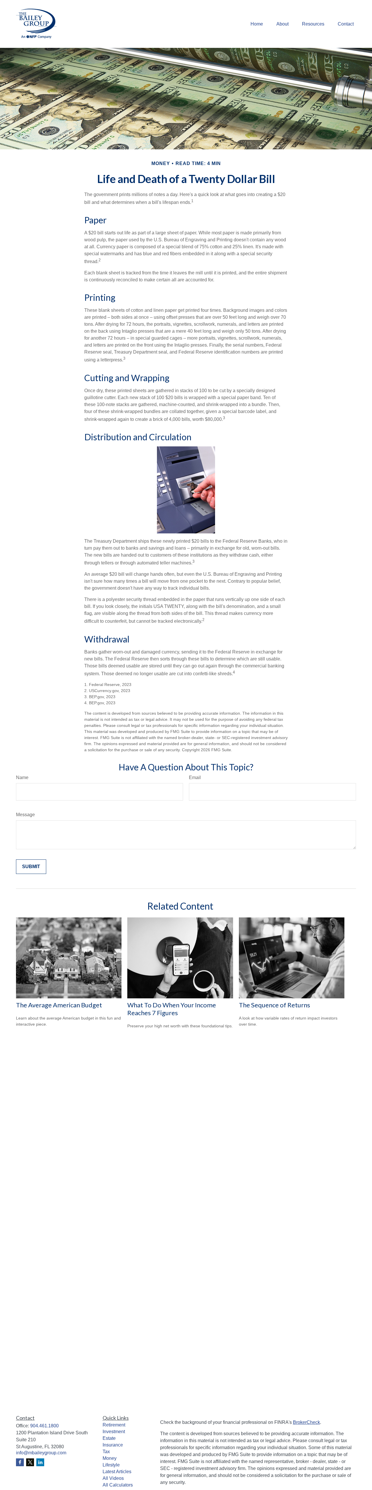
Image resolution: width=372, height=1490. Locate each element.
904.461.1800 (44, 1425)
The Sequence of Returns (274, 1005)
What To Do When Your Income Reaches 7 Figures (171, 1009)
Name (22, 777)
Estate (109, 1438)
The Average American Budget (59, 1005)
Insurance (113, 1444)
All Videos (113, 1478)
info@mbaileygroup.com (41, 1452)
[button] (256, 24)
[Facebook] (20, 1462)
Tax (106, 1451)
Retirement (114, 1424)
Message (25, 814)
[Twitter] (30, 1462)
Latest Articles (117, 1471)
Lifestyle (111, 1464)
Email (195, 777)
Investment (114, 1431)
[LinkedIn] (40, 1462)
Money (110, 1458)
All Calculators (118, 1484)
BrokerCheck (306, 1422)
